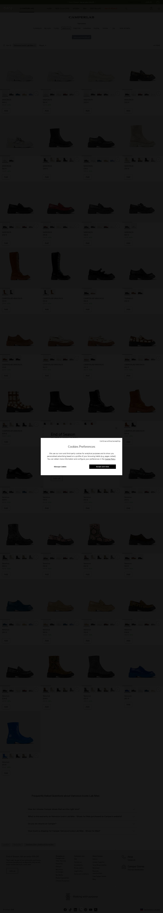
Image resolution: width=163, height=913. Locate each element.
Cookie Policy (110, 459)
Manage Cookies (60, 466)
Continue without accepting (110, 441)
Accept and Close (102, 466)
